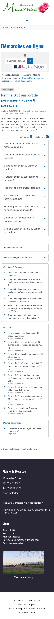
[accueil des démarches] (24, 55)
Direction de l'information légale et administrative (21, 449)
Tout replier (24, 137)
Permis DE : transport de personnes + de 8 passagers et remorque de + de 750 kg (25, 378)
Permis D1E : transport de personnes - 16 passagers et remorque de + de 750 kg (25, 399)
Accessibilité (9, 530)
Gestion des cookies (13, 543)
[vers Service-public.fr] (29, 67)
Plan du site (9, 533)
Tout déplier (40, 137)
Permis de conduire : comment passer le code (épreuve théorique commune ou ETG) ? (25, 308)
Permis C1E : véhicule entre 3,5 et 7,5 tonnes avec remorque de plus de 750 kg (25, 366)
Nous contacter (10, 492)
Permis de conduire (11, 78)
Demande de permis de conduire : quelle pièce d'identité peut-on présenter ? (26, 292)
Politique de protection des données (21, 539)
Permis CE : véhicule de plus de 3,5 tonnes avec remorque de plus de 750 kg (25, 345)
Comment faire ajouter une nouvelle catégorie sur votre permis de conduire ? (25, 282)
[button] (25, 145)
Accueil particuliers (11, 75)
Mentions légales (11, 536)
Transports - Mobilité (31, 75)
